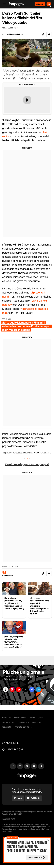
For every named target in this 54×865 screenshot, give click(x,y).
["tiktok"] (5, 689)
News (17, 566)
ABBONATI (39, 4)
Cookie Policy (8, 722)
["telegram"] (38, 689)
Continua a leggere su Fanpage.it (27, 464)
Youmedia (6, 718)
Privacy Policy (36, 718)
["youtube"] (18, 689)
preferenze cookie (23, 727)
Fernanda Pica (16, 34)
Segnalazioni (20, 718)
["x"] (25, 689)
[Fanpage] (27, 776)
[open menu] (3, 4)
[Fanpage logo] (16, 4)
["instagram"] (12, 689)
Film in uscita (7, 566)
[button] (49, 34)
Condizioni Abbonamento (29, 722)
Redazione (6, 727)
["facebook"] (32, 689)
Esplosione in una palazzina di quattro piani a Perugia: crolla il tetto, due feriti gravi (26, 847)
